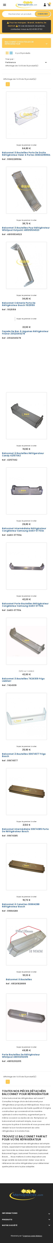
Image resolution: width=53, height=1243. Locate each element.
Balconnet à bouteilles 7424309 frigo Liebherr (23, 680)
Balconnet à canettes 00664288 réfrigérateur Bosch (21, 905)
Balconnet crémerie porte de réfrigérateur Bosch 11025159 (18, 304)
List (11, 53)
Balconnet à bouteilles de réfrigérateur (19, 42)
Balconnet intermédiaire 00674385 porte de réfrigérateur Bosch (25, 830)
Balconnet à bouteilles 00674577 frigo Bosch (24, 755)
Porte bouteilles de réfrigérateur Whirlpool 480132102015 (21, 1055)
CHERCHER (43, 14)
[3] (26, 322)
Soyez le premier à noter (27, 145)
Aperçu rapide (36, 134)
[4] (28, 322)
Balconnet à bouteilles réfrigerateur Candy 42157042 (23, 454)
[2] (24, 322)
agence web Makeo (32, 1236)
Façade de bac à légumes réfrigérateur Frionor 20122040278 (25, 332)
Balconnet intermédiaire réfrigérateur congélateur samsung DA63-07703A (24, 529)
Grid (7, 53)
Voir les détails (16, 134)
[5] (30, 322)
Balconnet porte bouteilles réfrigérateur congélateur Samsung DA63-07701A (25, 604)
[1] (22, 322)
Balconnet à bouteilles (19, 979)
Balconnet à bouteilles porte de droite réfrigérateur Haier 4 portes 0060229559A (26, 153)
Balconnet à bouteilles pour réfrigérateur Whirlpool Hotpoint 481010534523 (26, 229)
